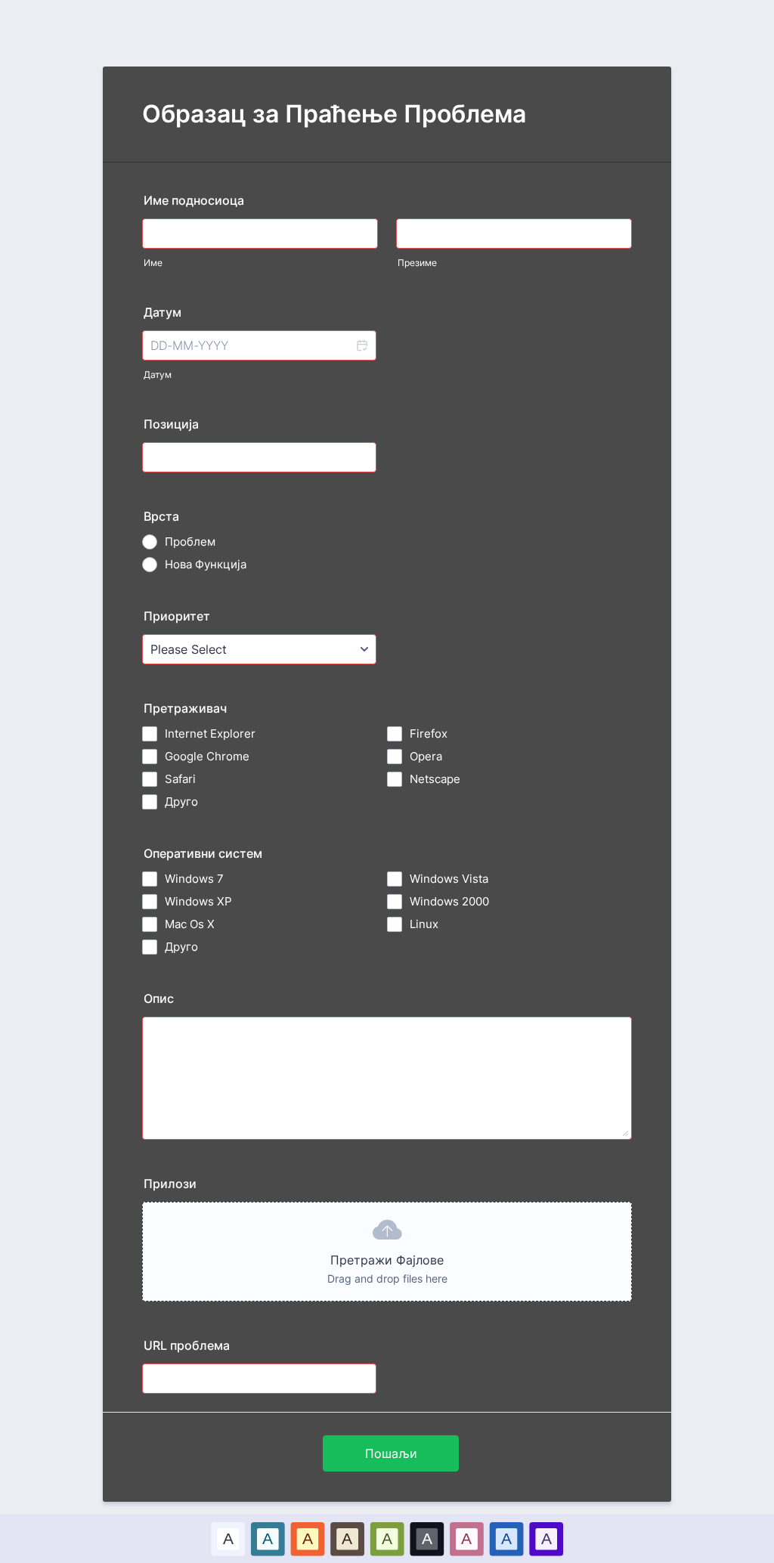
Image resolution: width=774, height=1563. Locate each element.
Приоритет (177, 616)
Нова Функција (205, 564)
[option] (228, 1538)
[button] (361, 345)
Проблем (190, 541)
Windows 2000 (449, 901)
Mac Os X (190, 924)
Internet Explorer (210, 733)
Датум (158, 374)
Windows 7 (194, 878)
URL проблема (187, 1345)
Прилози (170, 1183)
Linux (424, 924)
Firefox (428, 733)
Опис (159, 998)
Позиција (171, 424)
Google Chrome (207, 756)
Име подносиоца (194, 200)
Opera (426, 756)
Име (153, 262)
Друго (181, 801)
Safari (180, 779)
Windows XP (198, 901)
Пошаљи (391, 1453)
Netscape (435, 779)
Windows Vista (449, 878)
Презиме (417, 262)
